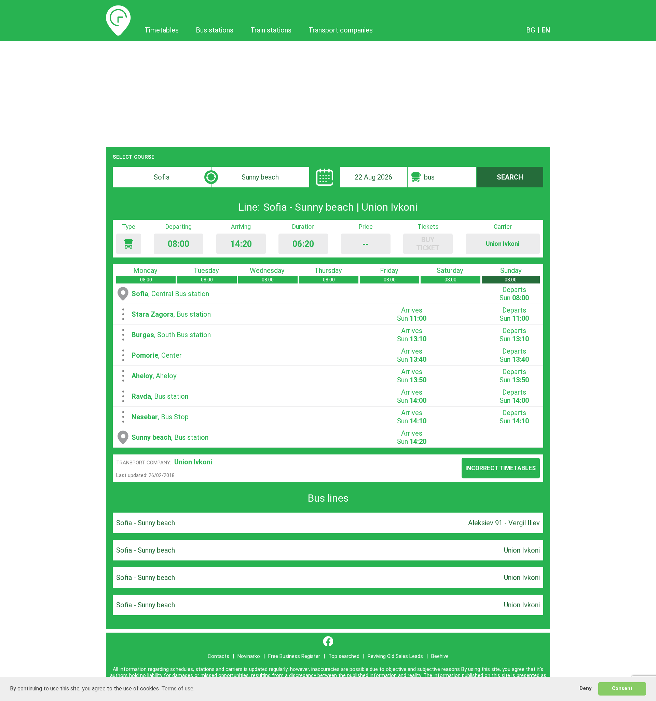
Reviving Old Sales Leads (395, 656)
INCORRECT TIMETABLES (500, 468)
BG (530, 30)
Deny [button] (585, 688)
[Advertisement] (328, 92)
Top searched (343, 656)
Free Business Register (294, 656)
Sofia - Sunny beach (145, 523)
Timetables (118, 9)
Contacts (218, 656)
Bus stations (214, 30)
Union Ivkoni (193, 462)
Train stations (270, 30)
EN (546, 30)
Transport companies (341, 30)
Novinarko (248, 656)
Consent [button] (622, 688)
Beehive (440, 656)
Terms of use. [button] (177, 688)
